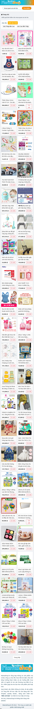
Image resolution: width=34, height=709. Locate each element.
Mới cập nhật (13, 23)
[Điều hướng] (30, 2)
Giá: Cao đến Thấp (23, 26)
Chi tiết (13, 53)
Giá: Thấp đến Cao (9, 26)
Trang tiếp (17, 657)
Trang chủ (5, 14)
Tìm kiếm (26, 8)
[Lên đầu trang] (0, 708)
